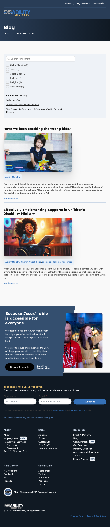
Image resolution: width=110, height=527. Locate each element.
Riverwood (12, 448)
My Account (10, 470)
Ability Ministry (12, 177)
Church (24, 262)
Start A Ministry (82, 434)
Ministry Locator (82, 448)
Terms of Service (77, 410)
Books (41, 438)
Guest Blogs (35, 262)
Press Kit (9, 480)
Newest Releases (47, 448)
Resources (67, 262)
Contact (8, 474)
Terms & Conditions (96, 516)
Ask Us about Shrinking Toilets (86, 454)
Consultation (80, 441)
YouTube (43, 480)
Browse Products (19, 367)
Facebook (43, 477)
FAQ (6, 477)
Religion (57, 262)
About (7, 434)
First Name (10, 396)
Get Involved (80, 445)
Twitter (42, 474)
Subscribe (90, 401)
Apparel (42, 434)
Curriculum (44, 441)
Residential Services (15, 441)
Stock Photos (80, 459)
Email (41, 396)
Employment (11, 438)
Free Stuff (44, 445)
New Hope (12, 445)
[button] (98, 3)
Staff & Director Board (16, 451)
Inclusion (47, 262)
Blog (75, 438)
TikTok (41, 484)
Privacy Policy (59, 410)
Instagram (44, 470)
